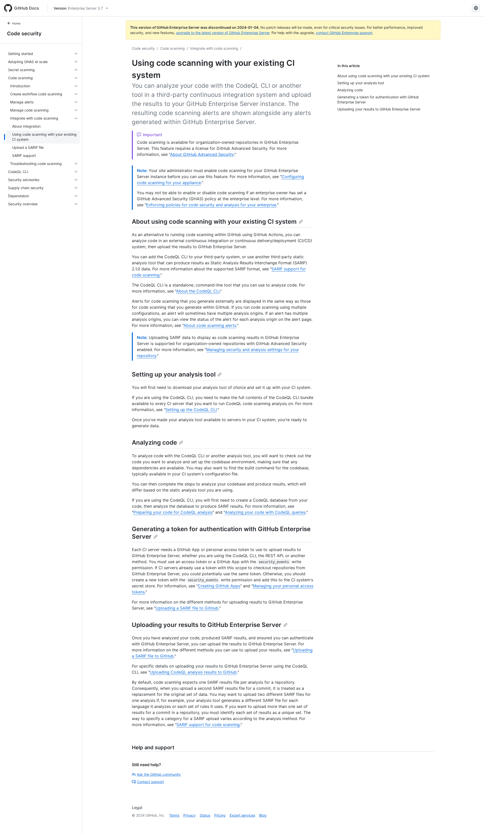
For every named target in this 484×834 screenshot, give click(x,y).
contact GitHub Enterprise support (344, 33)
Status (205, 815)
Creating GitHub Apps (219, 585)
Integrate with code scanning (214, 48)
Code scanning (172, 48)
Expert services (242, 815)
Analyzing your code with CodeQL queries (265, 512)
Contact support (150, 782)
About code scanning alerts (210, 325)
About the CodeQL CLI (198, 291)
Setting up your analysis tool (174, 374)
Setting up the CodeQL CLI (191, 409)
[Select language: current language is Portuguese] (476, 8)
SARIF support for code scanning (208, 724)
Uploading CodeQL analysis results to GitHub (193, 672)
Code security (24, 34)
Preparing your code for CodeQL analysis (173, 512)
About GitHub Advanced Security (202, 154)
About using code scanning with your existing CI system (214, 221)
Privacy (189, 815)
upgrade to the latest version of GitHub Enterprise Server (222, 33)
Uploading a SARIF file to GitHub (187, 608)
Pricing (220, 815)
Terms (174, 815)
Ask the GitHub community (159, 774)
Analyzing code (154, 442)
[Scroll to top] (473, 823)
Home (16, 23)
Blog (262, 815)
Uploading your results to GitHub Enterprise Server (206, 624)
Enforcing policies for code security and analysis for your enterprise (211, 204)
